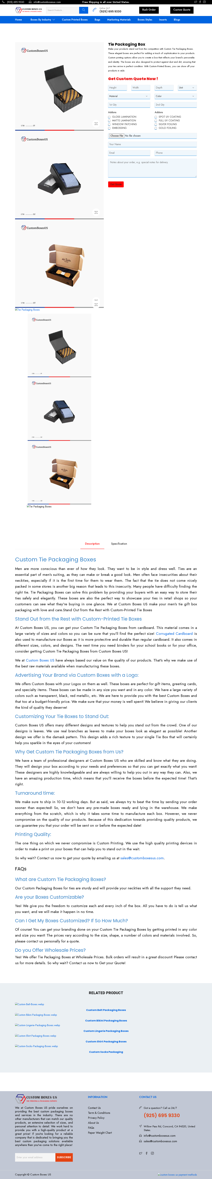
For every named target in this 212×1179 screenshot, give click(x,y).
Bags (97, 19)
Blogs (177, 19)
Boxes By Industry (41, 19)
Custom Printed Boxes (75, 19)
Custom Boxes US (40, 660)
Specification (119, 544)
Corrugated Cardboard (174, 633)
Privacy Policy (96, 1118)
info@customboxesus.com (47, 2)
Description (92, 544)
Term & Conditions (99, 1113)
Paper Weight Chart (100, 1133)
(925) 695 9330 (15, 2)
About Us (93, 1123)
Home (18, 19)
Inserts (163, 19)
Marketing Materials (119, 19)
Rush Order (149, 9)
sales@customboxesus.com (142, 858)
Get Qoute (116, 184)
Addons (112, 112)
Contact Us (94, 1108)
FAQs (91, 1128)
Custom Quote (181, 9)
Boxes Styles (145, 19)
